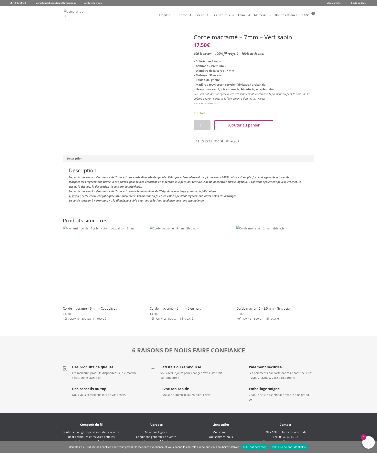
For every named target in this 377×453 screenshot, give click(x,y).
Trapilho (164, 15)
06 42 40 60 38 (18, 3)
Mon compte (334, 3)
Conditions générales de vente (156, 437)
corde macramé (83, 200)
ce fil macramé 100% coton (219, 177)
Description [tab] (74, 158)
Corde (183, 15)
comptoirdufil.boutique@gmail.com (56, 3)
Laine (242, 15)
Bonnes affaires (286, 15)
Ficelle (199, 15)
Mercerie (260, 15)
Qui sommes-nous (221, 437)
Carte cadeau (358, 3)
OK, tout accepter (254, 446)
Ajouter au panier (244, 125)
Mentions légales (156, 432)
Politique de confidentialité (289, 446)
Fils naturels (221, 15)
